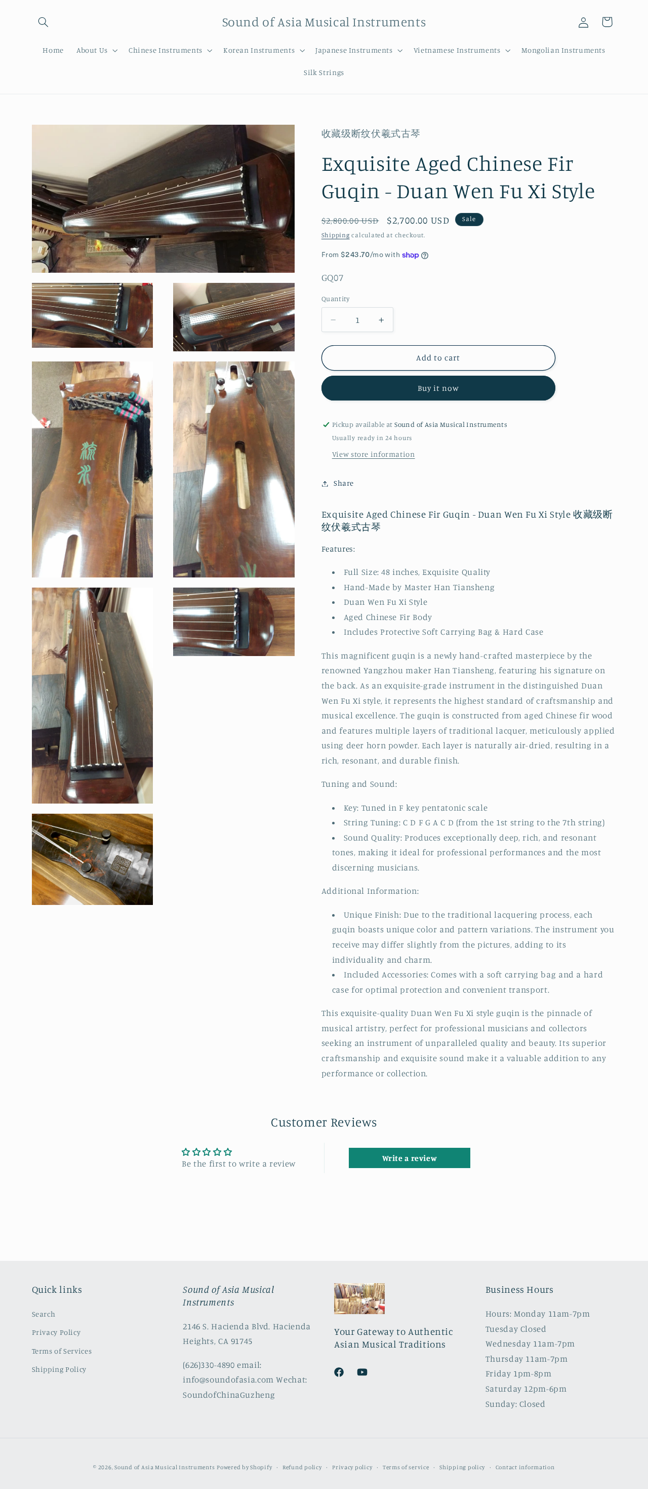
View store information (373, 454)
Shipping (335, 235)
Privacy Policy (56, 1332)
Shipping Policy (59, 1368)
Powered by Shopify (244, 1467)
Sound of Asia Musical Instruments (164, 1467)
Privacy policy (352, 1467)
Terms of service (406, 1467)
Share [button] (344, 483)
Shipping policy (462, 1467)
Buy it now (439, 388)
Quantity (335, 299)
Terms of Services (62, 1350)
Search (44, 1313)
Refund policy (302, 1467)
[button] (43, 21)
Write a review (409, 1158)
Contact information (525, 1467)
